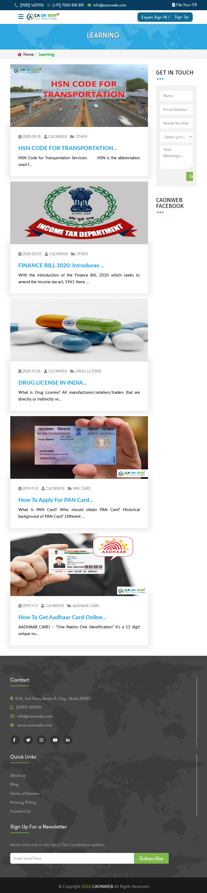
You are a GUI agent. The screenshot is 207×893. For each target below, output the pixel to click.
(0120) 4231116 (32, 5)
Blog (14, 784)
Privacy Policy (23, 802)
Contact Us (20, 811)
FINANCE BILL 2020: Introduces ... (61, 265)
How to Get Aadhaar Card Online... (62, 617)
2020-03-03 (32, 254)
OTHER (80, 136)
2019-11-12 (30, 488)
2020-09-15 (31, 136)
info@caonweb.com (109, 5)
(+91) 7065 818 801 (68, 5)
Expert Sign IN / (156, 17)
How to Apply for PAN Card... (55, 500)
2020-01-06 (31, 371)
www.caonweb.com (34, 725)
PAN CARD (81, 488)
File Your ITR (186, 5)
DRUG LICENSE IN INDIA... (52, 383)
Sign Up (182, 17)
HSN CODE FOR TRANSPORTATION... (67, 148)
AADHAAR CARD (85, 605)
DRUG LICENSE (88, 371)
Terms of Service (24, 793)
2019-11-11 (30, 605)
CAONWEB (57, 136)
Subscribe (151, 858)
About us (18, 775)
